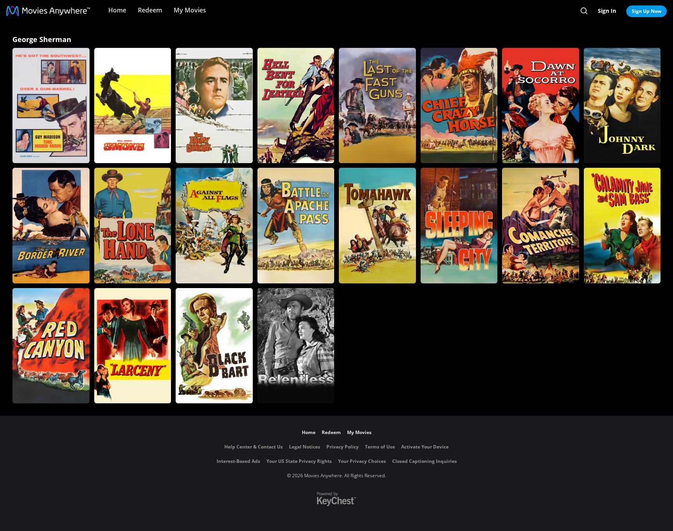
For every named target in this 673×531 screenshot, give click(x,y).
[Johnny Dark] (622, 105)
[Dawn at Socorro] (540, 105)
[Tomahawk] (377, 225)
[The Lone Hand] (132, 225)
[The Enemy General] (214, 105)
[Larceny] (132, 345)
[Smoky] (132, 105)
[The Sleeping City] (459, 225)
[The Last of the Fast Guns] (377, 105)
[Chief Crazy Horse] (459, 105)
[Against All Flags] (214, 225)
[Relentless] (296, 345)
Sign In (607, 10)
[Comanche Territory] (540, 225)
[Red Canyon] (51, 345)
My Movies (190, 10)
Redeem (150, 10)
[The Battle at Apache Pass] (296, 225)
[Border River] (51, 225)
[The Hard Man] (51, 105)
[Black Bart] (214, 345)
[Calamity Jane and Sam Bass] (622, 225)
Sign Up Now (646, 11)
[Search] (584, 11)
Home (117, 10)
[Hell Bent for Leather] (296, 105)
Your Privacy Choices (362, 461)
